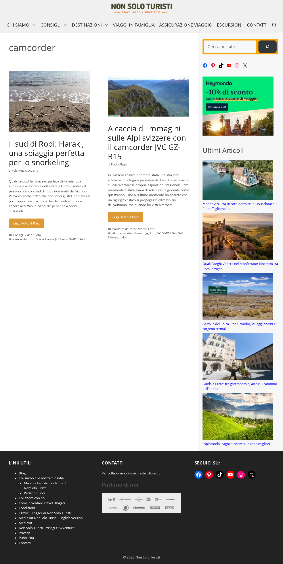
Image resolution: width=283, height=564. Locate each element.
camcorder (20, 239)
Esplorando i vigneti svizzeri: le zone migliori (236, 443)
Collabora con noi (32, 498)
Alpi (114, 233)
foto (31, 239)
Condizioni (27, 508)
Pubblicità (26, 537)
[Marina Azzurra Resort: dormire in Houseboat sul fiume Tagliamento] (238, 180)
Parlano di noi (34, 493)
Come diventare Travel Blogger (42, 503)
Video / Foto (33, 235)
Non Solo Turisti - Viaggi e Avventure (46, 528)
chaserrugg (141, 233)
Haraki (49, 239)
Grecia (40, 239)
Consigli (50, 25)
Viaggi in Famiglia (134, 25)
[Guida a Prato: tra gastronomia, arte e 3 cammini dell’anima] (238, 357)
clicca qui (154, 473)
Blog (22, 473)
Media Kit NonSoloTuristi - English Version (51, 518)
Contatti (257, 25)
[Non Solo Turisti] (141, 8)
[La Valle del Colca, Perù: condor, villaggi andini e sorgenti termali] (238, 297)
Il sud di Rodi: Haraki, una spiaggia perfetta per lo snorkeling (46, 152)
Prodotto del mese (124, 229)
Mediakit (25, 523)
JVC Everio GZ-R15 (66, 239)
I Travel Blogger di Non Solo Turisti (45, 513)
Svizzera (113, 237)
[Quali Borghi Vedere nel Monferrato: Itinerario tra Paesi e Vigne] (238, 237)
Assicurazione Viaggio (185, 25)
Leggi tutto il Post (26, 223)
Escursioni (230, 25)
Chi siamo (18, 25)
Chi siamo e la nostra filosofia (41, 478)
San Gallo (178, 233)
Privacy (24, 533)
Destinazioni (87, 25)
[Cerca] (267, 46)
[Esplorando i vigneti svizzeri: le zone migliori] (238, 417)
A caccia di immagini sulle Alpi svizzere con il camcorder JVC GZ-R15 (147, 142)
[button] (274, 25)
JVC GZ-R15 (164, 233)
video (123, 237)
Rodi (82, 239)
